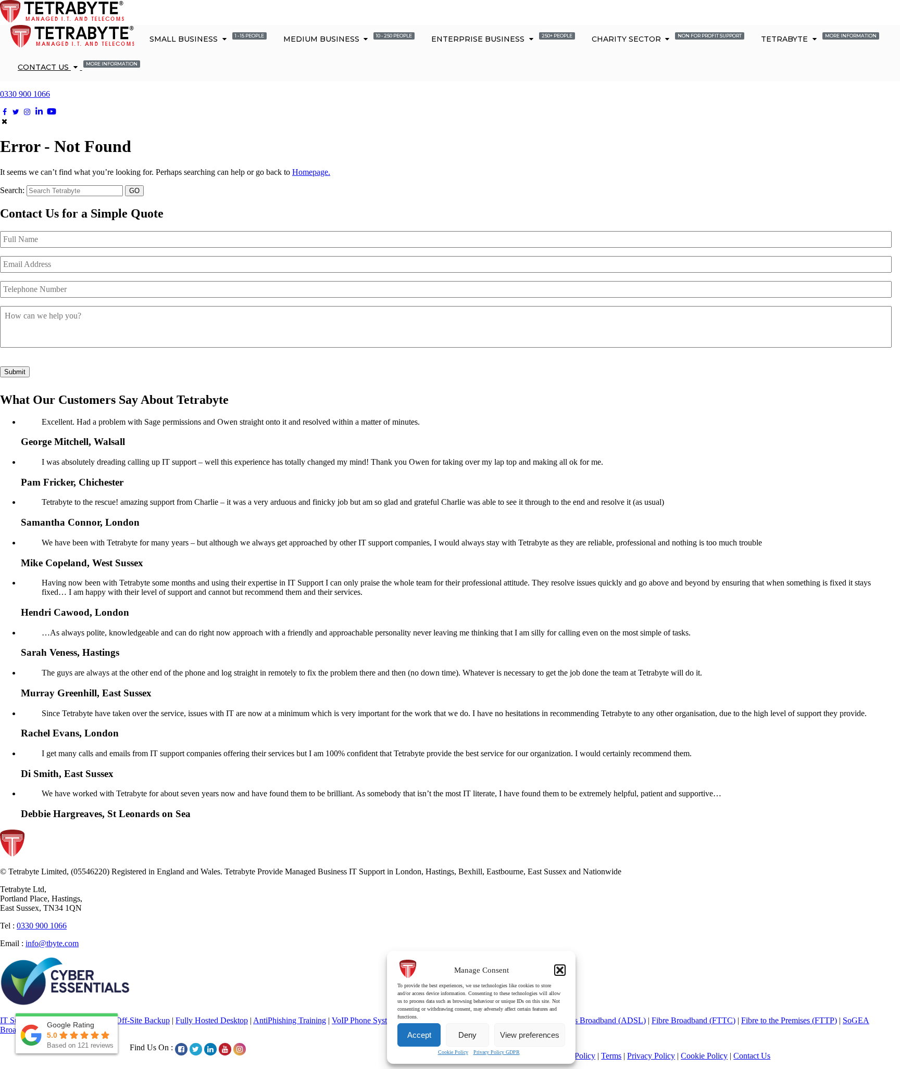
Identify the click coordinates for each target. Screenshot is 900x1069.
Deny (467, 1034)
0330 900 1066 (25, 94)
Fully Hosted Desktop (212, 1020)
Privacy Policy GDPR (496, 1052)
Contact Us (78, 66)
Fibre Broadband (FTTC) (693, 1020)
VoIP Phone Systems (366, 1020)
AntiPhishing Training (289, 1020)
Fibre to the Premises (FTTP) (789, 1020)
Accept (419, 1034)
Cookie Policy (453, 1052)
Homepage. (311, 172)
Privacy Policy (651, 1055)
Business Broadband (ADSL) (597, 1020)
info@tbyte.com (52, 943)
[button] (560, 970)
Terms (611, 1055)
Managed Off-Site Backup (126, 1020)
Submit (15, 372)
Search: (12, 190)
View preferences (529, 1034)
